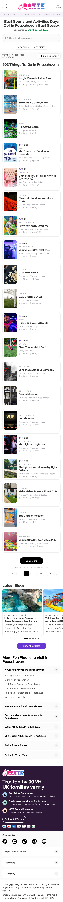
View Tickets (24, 47)
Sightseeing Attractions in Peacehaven (25, 735)
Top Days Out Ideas (15, 851)
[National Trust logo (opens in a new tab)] (38, 30)
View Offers (39, 47)
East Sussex (30, 15)
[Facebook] (4, 842)
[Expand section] (56, 706)
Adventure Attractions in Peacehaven (24, 669)
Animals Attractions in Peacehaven (23, 706)
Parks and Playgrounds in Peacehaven (24, 692)
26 (50, 573)
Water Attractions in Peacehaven (22, 727)
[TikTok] (24, 842)
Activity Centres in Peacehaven (20, 675)
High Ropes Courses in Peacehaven (22, 684)
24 (33, 573)
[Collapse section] (56, 670)
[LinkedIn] (14, 842)
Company (10, 873)
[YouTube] (44, 842)
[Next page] (56, 573)
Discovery (10, 862)
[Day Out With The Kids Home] (31, 6)
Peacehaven (44, 15)
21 (12, 573)
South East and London (12, 15)
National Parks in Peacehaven (20, 688)
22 (19, 573)
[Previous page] (6, 573)
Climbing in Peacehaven (17, 679)
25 (41, 573)
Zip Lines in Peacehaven (17, 697)
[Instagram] (34, 842)
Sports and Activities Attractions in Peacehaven (23, 716)
